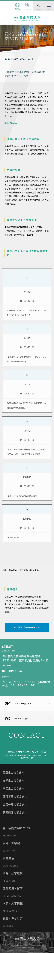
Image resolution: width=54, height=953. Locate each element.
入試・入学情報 (13, 903)
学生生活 (8, 858)
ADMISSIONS (10, 911)
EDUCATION (9, 851)
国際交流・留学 (13, 888)
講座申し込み (10, 122)
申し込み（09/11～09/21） (27, 627)
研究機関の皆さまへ (15, 812)
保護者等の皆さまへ (15, 796)
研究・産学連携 (13, 873)
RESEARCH (9, 881)
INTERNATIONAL (12, 896)
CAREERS (8, 926)
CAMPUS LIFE (10, 866)
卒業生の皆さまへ (13, 788)
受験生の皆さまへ (13, 773)
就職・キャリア (13, 918)
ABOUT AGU (9, 836)
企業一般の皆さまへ (15, 804)
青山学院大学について (17, 828)
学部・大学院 (11, 843)
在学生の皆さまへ (13, 780)
